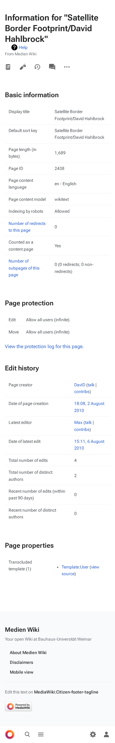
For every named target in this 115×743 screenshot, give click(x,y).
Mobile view (21, 672)
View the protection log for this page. (44, 346)
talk (91, 384)
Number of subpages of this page (24, 268)
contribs (82, 391)
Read (8, 66)
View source (22, 66)
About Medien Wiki (28, 652)
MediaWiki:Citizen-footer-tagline (66, 692)
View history (37, 66)
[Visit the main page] (10, 734)
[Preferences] (93, 734)
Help (23, 47)
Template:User (75, 567)
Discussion (52, 66)
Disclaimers (21, 662)
